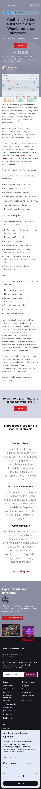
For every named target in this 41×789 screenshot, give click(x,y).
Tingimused (21, 657)
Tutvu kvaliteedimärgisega (12, 618)
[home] (10, 5)
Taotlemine (26, 689)
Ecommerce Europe (29, 701)
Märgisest (25, 685)
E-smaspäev (7, 707)
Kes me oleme (8, 685)
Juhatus (6, 692)
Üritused (8, 718)
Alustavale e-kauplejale (8, 696)
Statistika (6, 701)
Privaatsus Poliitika (9, 657)
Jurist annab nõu (9, 711)
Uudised (6, 728)
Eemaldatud (26, 692)
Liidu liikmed (8, 689)
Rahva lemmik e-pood (28, 696)
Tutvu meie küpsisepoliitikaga (14, 757)
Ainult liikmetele (9, 704)
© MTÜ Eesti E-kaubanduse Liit (12, 654)
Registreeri (20, 45)
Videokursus (7, 714)
